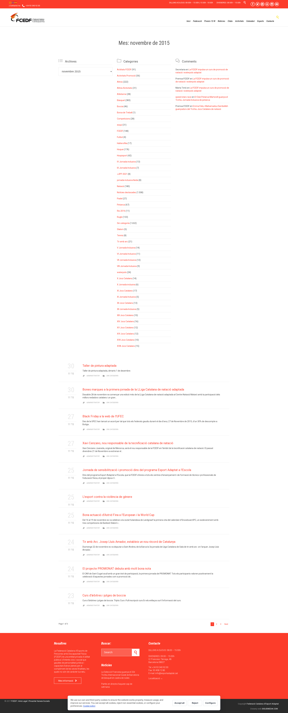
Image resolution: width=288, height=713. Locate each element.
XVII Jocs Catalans (125, 340)
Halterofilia (122, 143)
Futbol (120, 137)
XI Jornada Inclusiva (126, 297)
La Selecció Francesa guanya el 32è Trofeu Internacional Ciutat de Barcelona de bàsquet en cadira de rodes (120, 675)
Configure (210, 703)
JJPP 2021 (122, 174)
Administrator (92, 376)
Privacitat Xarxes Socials (39, 701)
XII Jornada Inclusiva (126, 309)
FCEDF (120, 131)
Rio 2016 (121, 211)
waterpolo (122, 272)
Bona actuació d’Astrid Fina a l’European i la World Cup (118, 515)
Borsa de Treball (124, 112)
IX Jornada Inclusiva (126, 168)
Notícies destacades (126, 192)
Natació (120, 186)
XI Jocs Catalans (125, 291)
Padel (119, 198)
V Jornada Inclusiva (126, 248)
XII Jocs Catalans (125, 303)
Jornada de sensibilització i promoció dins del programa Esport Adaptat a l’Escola (136, 470)
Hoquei (120, 149)
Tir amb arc (122, 241)
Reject (195, 703)
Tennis (120, 235)
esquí (119, 125)
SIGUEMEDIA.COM (270, 709)
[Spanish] (15, 2)
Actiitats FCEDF (124, 69)
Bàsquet (121, 100)
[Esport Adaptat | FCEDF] (27, 17)
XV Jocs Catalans (125, 327)
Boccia (120, 106)
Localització (154, 678)
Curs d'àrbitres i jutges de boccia (104, 595)
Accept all (179, 703)
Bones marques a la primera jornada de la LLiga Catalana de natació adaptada (133, 389)
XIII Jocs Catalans (125, 315)
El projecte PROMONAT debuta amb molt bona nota (116, 568)
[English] (13, 2)
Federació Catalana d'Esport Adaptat (263, 704)
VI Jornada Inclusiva (126, 254)
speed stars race (183, 97)
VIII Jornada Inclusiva (127, 266)
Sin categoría (123, 223)
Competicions (123, 118)
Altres (120, 82)
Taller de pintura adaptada (99, 365)
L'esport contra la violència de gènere (107, 497)
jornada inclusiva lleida (127, 180)
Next (226, 624)
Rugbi (119, 217)
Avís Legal (22, 701)
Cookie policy (89, 706)
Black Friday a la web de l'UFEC (103, 416)
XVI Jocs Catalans (125, 334)
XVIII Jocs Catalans (126, 346)
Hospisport (122, 155)
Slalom (120, 229)
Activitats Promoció (126, 75)
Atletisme (121, 94)
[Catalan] (10, 2)
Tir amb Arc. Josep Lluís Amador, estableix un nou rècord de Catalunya (128, 542)
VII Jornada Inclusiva (126, 260)
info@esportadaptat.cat (166, 673)
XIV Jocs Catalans (125, 321)
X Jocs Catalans (124, 278)
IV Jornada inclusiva (126, 161)
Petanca (121, 205)
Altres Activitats (124, 88)
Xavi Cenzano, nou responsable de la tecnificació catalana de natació (127, 443)
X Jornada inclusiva (126, 284)
